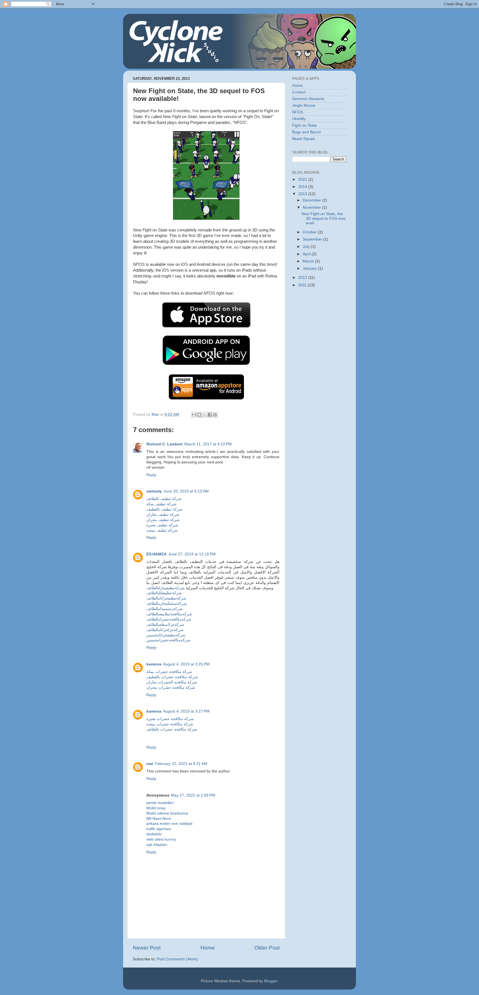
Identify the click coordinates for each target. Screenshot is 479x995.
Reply (151, 475)
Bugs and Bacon (306, 132)
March (309, 261)
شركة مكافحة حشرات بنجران (170, 687)
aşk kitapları (156, 845)
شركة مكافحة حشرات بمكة (169, 672)
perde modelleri (160, 803)
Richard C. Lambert (164, 444)
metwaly (154, 491)
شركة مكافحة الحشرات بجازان (171, 682)
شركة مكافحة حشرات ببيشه (169, 724)
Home (207, 948)
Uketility (299, 119)
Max (156, 414)
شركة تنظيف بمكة (161, 504)
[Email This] (194, 414)
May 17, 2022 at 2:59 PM (193, 795)
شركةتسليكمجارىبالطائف (166, 603)
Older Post (267, 948)
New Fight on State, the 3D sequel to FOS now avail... (323, 218)
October (310, 232)
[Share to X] (204, 414)
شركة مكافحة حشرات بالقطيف (172, 677)
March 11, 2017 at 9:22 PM (208, 444)
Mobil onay (155, 808)
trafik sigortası (158, 829)
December (312, 200)
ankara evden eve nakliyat (169, 823)
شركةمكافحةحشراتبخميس (168, 640)
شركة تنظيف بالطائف (164, 499)
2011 (303, 285)
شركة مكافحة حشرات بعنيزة (170, 719)
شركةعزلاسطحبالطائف (165, 624)
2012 (303, 277)
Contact (299, 92)
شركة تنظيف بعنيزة (162, 525)
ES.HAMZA (156, 554)
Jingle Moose (303, 105)
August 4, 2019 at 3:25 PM (186, 664)
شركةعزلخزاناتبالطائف (165, 630)
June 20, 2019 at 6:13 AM (186, 491)
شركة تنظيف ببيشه (162, 530)
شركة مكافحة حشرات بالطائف (171, 729)
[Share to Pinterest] (215, 414)
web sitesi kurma (161, 839)
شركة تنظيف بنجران (163, 520)
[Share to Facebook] (210, 414)
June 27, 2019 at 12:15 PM (192, 554)
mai (149, 764)
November (312, 207)
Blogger (270, 981)
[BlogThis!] (199, 414)
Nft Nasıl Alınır (158, 819)
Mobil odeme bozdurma (167, 813)
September (313, 239)
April (307, 254)
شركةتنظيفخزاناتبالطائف (166, 598)
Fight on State (304, 125)
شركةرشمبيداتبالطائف (164, 609)
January (310, 268)
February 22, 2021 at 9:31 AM (181, 764)
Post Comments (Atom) (177, 959)
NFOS (297, 112)
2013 (303, 194)
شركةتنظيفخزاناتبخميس (165, 635)
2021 (303, 179)
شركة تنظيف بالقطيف (164, 509)
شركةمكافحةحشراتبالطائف (168, 619)
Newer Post (146, 948)
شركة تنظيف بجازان (162, 514)
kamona (153, 664)
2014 (303, 187)
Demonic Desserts (308, 99)
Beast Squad (303, 139)
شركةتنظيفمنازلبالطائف (165, 588)
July (307, 246)
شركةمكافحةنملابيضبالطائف (169, 614)
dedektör (154, 834)
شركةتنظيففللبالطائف (164, 593)
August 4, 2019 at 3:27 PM (186, 711)
